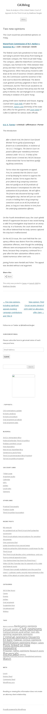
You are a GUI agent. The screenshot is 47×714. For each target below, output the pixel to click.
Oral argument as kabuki (12, 419)
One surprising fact (10, 542)
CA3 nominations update (12, 410)
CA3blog (23, 5)
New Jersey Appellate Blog (13, 449)
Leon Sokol (34, 109)
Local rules (7, 488)
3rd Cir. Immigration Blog (12, 437)
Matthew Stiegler (9, 286)
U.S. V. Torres (9, 124)
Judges (5, 485)
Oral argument (8, 602)
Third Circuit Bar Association (13, 512)
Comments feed (9, 679)
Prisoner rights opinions (16, 650)
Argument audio (9, 476)
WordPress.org (8, 682)
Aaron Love (19, 106)
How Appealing (8, 446)
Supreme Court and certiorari (13, 656)
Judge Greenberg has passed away (16, 545)
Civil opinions (30, 628)
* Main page (7, 473)
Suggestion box (9, 605)
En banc (8, 640)
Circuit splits (11, 629)
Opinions (6, 491)
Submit (6, 357)
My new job (7, 527)
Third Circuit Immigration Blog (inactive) (17, 455)
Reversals (11, 653)
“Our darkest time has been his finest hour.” (19, 560)
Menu (23, 19)
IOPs (5, 482)
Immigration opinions (16, 642)
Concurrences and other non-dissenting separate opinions (21, 633)
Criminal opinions (15, 637)
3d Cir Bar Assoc (9, 590)
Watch (7, 658)
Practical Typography (11, 506)
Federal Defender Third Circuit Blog (16, 440)
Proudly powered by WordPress (14, 709)
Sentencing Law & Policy (12, 452)
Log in (5, 673)
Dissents (34, 637)
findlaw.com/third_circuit (12, 443)
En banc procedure (10, 416)
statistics (22, 654)
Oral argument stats (10, 422)
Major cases (37, 642)
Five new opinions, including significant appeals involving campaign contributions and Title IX (12, 309)
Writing (5, 611)
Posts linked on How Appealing (16, 646)
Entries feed (7, 676)
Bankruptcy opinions (25, 625)
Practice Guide (8, 509)
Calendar (6, 479)
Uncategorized (8, 608)
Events (5, 596)
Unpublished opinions (33, 656)
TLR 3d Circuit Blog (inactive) (13, 458)
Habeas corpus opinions (27, 640)
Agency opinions (8, 626)
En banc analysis (9, 413)
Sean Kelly (18, 103)
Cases (24, 283)
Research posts (37, 650)
